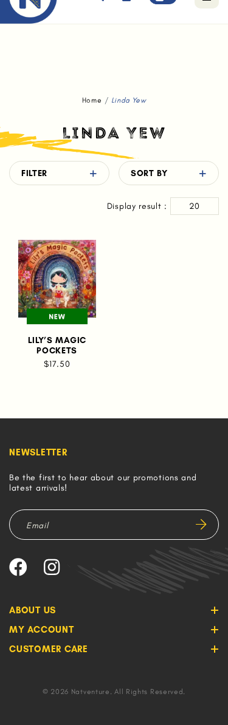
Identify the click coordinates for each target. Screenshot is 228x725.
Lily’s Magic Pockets (57, 345)
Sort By (149, 173)
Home (92, 100)
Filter (34, 173)
